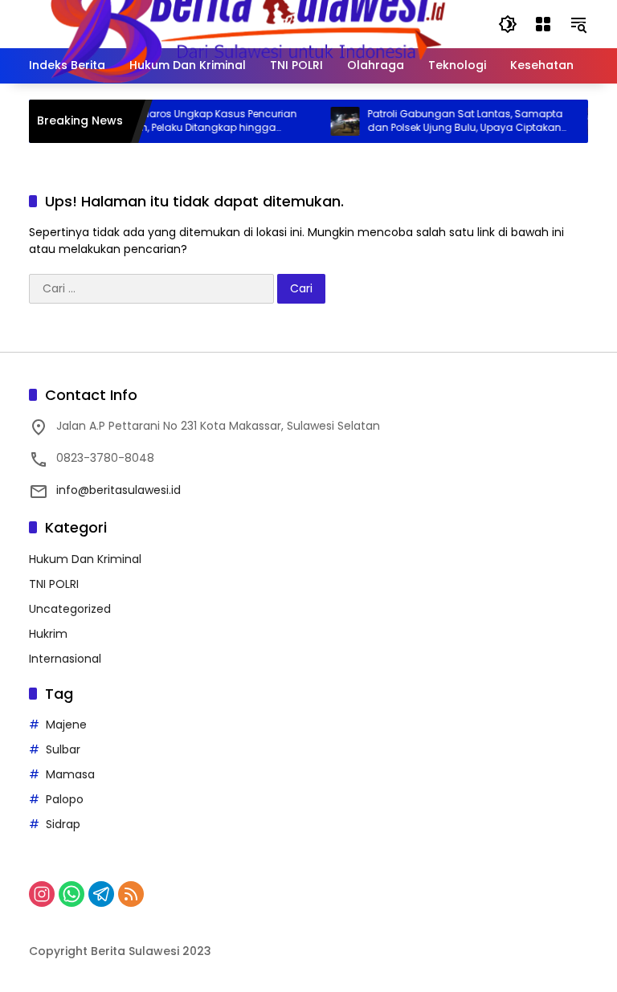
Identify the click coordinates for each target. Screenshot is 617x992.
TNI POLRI (54, 584)
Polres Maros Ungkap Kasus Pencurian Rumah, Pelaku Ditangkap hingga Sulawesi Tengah (194, 121)
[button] (507, 24)
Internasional (65, 659)
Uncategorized (70, 609)
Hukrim (48, 634)
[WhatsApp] (71, 894)
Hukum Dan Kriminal (85, 559)
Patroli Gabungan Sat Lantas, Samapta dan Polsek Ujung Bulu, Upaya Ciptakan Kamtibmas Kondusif (456, 121)
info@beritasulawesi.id (118, 490)
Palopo (65, 799)
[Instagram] (42, 894)
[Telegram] (101, 894)
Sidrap (63, 824)
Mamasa (70, 774)
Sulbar (63, 749)
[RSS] (131, 894)
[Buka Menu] (543, 24)
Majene (66, 724)
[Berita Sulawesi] (247, 23)
